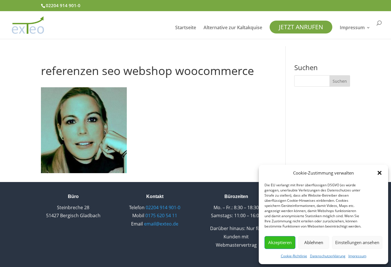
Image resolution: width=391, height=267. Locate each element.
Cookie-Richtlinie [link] (294, 256)
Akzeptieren (280, 242)
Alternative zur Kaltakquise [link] (233, 28)
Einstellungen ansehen (357, 242)
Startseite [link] (185, 28)
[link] (28, 24)
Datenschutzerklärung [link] (327, 256)
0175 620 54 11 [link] (161, 215)
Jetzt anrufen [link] (301, 27)
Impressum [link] (357, 256)
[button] (379, 173)
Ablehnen (313, 242)
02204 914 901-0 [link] (63, 5)
